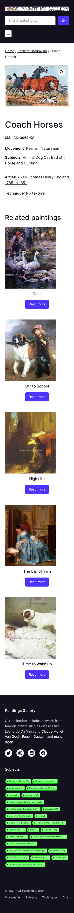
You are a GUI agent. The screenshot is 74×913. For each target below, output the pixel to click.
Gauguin (40, 736)
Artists (66, 897)
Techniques (50, 897)
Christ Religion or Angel (22, 844)
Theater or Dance (19, 781)
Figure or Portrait (19, 823)
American (41, 857)
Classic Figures (17, 837)
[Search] (63, 20)
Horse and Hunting (21, 163)
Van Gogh (12, 736)
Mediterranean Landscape (23, 809)
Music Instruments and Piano (25, 802)
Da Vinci (27, 731)
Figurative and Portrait (50, 823)
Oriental (31, 795)
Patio (13, 795)
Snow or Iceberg (45, 781)
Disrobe (50, 830)
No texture (35, 193)
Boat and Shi (18, 857)
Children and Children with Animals (27, 851)
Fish (41, 816)
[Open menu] (8, 33)
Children (58, 851)
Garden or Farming (20, 816)
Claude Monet (52, 731)
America (60, 857)
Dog (33, 830)
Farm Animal (16, 830)
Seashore (15, 788)
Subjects (31, 897)
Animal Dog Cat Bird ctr (43, 157)
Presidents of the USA (41, 788)
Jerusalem (51, 809)
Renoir (27, 736)
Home (9, 51)
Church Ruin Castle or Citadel (49, 837)
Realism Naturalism (32, 51)
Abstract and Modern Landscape (26, 864)
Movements (13, 897)
